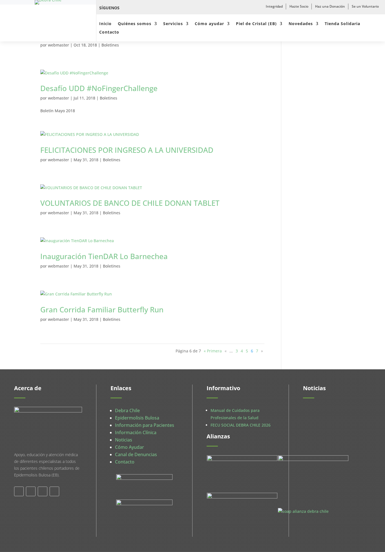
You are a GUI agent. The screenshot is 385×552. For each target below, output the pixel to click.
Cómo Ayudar (129, 447)
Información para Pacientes (144, 425)
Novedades (301, 24)
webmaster (58, 45)
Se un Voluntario (365, 6)
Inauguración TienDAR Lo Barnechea (104, 256)
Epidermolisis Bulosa (137, 418)
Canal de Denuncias (136, 454)
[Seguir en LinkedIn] (42, 491)
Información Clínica (135, 432)
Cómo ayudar (209, 24)
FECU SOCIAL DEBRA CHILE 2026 (241, 425)
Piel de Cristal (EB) (256, 24)
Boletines (110, 45)
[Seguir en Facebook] (127, 8)
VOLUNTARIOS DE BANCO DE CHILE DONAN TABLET (130, 203)
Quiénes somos (134, 24)
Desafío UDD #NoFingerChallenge (100, 88)
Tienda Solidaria (342, 24)
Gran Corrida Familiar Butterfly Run (101, 309)
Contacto (109, 32)
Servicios (173, 24)
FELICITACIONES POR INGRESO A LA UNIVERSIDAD (126, 150)
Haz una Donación (330, 6)
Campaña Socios (324, 414)
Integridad (274, 6)
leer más (317, 442)
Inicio (105, 24)
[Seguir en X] (140, 8)
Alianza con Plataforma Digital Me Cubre (330, 478)
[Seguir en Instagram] (152, 8)
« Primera (213, 351)
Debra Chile (127, 410)
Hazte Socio (298, 6)
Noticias (123, 440)
